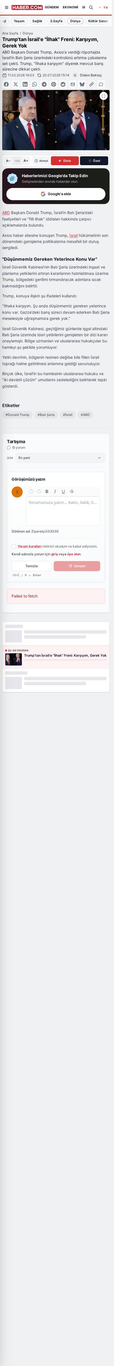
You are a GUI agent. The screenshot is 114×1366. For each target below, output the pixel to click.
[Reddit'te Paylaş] (63, 84)
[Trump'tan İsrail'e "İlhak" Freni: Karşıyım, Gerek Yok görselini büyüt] (104, 96)
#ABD (85, 415)
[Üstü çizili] (71, 491)
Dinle (67, 161)
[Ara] (91, 7)
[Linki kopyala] (92, 84)
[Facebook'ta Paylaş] (6, 84)
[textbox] (63, 511)
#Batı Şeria (46, 415)
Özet (96, 161)
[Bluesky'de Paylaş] (82, 84)
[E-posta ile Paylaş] (73, 84)
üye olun (74, 554)
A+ (26, 161)
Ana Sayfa (10, 33)
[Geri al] (31, 491)
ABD (6, 212)
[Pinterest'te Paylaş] (54, 84)
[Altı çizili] (63, 491)
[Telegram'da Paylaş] (44, 84)
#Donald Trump (17, 415)
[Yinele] (39, 491)
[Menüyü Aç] (6, 7)
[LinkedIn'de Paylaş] (25, 84)
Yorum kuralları (30, 546)
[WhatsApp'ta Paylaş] (35, 84)
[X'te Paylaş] (16, 84)
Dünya (28, 33)
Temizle (31, 566)
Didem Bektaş (91, 75)
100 (17, 160)
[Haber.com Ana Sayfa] (27, 7)
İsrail (73, 235)
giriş (54, 554)
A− (8, 161)
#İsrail (67, 415)
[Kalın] (47, 491)
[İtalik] (55, 491)
